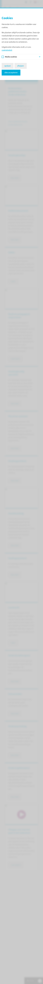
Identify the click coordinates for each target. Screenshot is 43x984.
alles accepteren (11, 72)
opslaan (7, 65)
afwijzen (20, 65)
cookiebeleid (7, 50)
